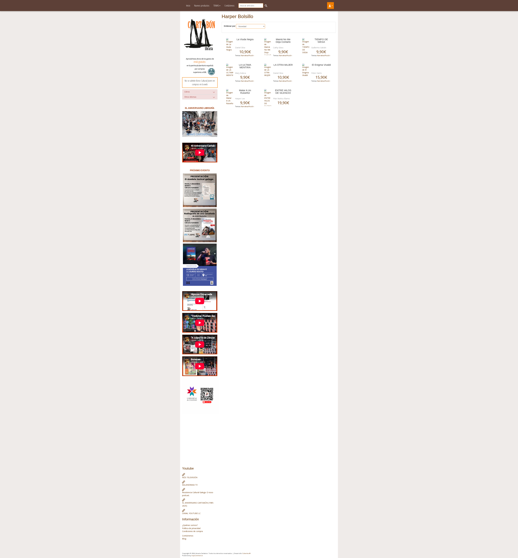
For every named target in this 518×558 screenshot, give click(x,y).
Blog (184, 538)
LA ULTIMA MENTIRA (245, 66)
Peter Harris (316, 73)
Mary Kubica (240, 73)
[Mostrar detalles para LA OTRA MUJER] (267, 70)
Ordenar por (230, 26)
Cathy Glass (278, 47)
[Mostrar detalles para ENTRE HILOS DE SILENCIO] (267, 97)
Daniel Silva (240, 47)
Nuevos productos (201, 5)
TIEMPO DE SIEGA (321, 40)
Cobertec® (246, 553)
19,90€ (283, 102)
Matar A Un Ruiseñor (245, 91)
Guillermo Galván (318, 47)
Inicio (188, 5)
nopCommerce (197, 555)
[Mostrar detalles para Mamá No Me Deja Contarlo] (267, 46)
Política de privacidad (191, 528)
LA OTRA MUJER (283, 65)
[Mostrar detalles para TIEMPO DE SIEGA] (305, 46)
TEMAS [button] (216, 5)
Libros (187, 92)
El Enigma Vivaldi (321, 65)
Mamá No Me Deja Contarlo (283, 40)
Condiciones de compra (192, 531)
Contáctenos (229, 5)
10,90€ (245, 51)
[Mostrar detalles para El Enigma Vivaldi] (305, 70)
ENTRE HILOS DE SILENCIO (283, 91)
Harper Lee (240, 98)
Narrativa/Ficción (247, 55)
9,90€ (283, 51)
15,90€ (321, 77)
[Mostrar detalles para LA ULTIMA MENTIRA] (229, 70)
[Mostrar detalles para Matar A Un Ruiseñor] (229, 97)
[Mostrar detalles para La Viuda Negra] (229, 44)
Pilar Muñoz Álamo (281, 98)
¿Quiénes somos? (190, 525)
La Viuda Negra (245, 39)
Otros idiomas (190, 97)
